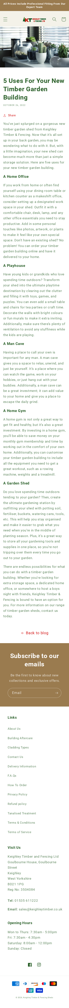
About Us (14, 728)
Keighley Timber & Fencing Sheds (38, 998)
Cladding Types (18, 747)
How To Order (17, 785)
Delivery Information (22, 766)
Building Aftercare (20, 738)
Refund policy (17, 804)
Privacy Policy (17, 794)
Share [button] (12, 115)
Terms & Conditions (21, 822)
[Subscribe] (56, 693)
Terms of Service (19, 832)
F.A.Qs (12, 775)
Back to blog (37, 633)
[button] (5, 19)
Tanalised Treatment (22, 813)
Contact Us (15, 757)
